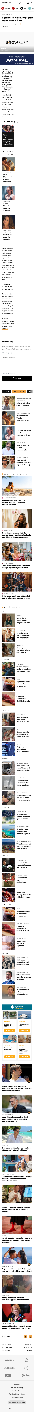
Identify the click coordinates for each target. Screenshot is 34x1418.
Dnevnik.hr (7, 8)
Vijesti (16, 8)
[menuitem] (28, 3)
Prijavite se (17, 378)
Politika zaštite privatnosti (17, 1394)
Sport (25, 8)
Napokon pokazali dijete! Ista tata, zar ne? (7, 287)
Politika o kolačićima (17, 1397)
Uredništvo (17, 1384)
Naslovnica (6, 1344)
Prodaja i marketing (17, 1388)
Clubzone (28, 1350)
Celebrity (28, 1344)
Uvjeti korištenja (17, 1391)
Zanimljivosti (7, 1347)
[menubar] (28, 3)
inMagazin (6, 1350)
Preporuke (28, 1347)
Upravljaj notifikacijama (18, 1402)
